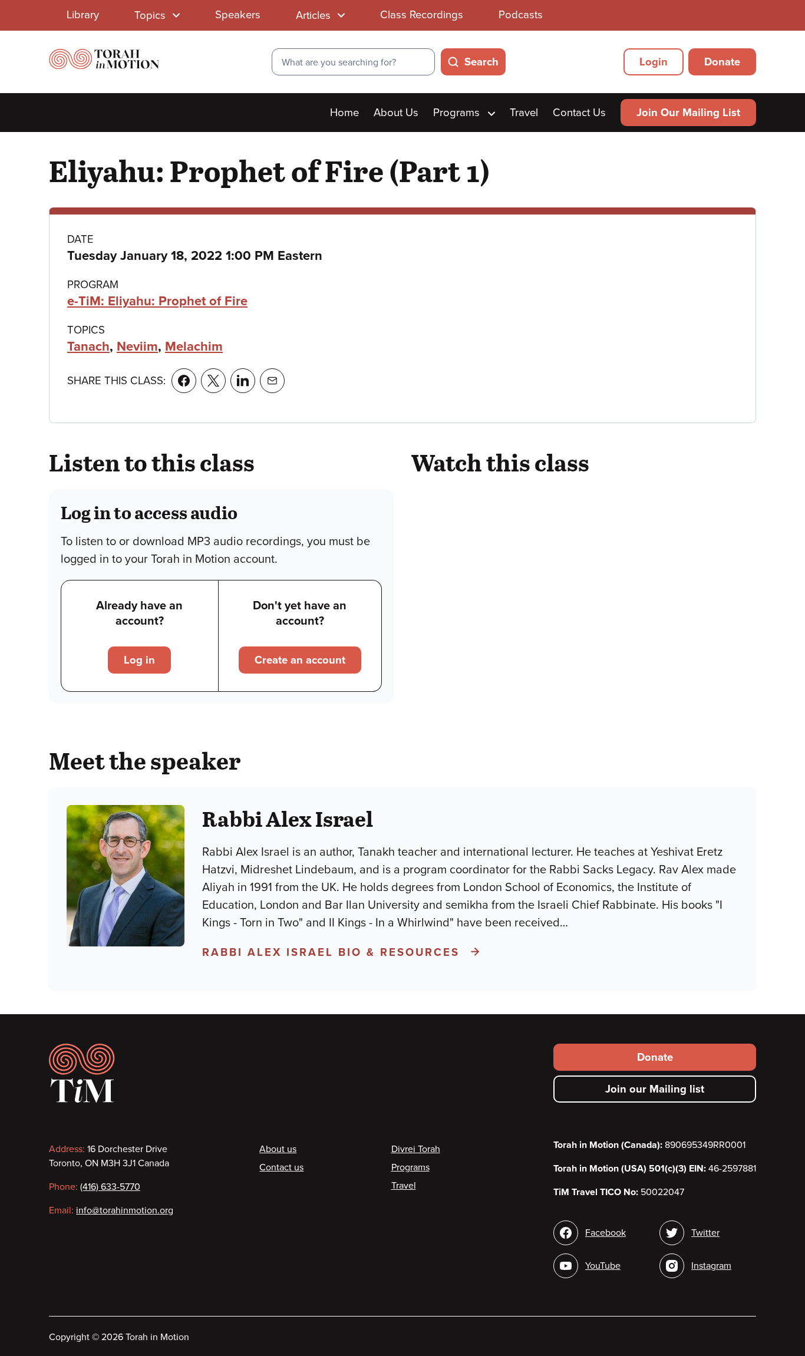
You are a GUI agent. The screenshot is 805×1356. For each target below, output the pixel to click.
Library (83, 14)
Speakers (237, 14)
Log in (139, 660)
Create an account (300, 660)
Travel (524, 112)
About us (277, 1149)
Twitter (705, 1233)
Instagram (711, 1266)
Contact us (281, 1167)
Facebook (605, 1233)
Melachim (194, 346)
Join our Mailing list (654, 1089)
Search (481, 61)
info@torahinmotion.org (124, 1210)
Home (344, 112)
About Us (396, 112)
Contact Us (579, 112)
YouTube (603, 1266)
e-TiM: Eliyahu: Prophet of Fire (157, 301)
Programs (458, 112)
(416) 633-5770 (110, 1187)
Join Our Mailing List (688, 112)
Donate (722, 61)
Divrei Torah (415, 1149)
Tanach (88, 346)
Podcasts (521, 14)
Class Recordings (421, 14)
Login (653, 61)
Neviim (137, 346)
